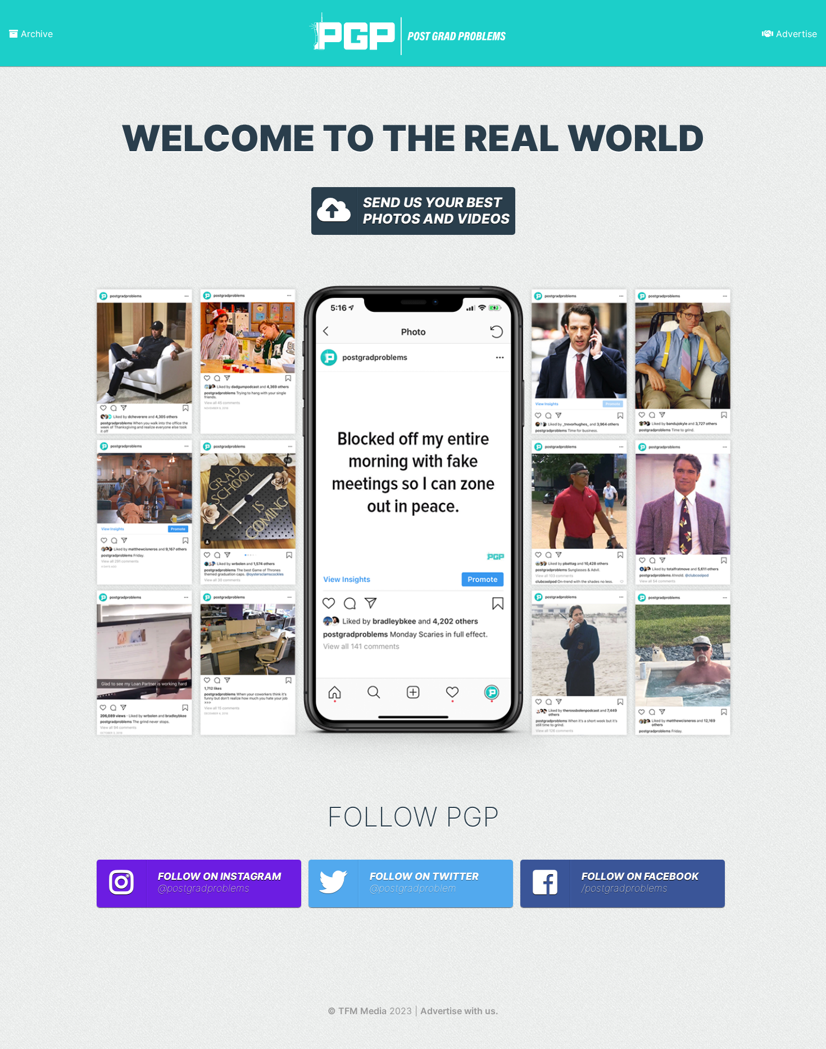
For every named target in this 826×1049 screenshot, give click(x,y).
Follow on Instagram (219, 882)
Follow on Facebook (640, 882)
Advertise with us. (459, 1010)
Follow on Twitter (424, 882)
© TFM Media (357, 1010)
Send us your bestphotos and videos (436, 210)
